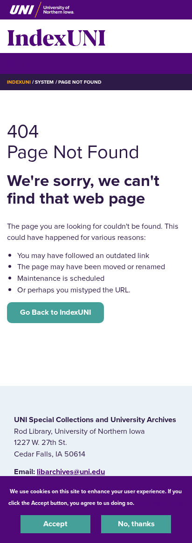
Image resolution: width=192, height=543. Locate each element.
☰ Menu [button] (23, 63)
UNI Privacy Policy (160, 503)
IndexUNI (56, 36)
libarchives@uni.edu (71, 472)
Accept (55, 524)
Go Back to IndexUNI (55, 312)
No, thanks (136, 524)
